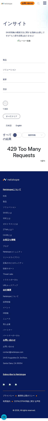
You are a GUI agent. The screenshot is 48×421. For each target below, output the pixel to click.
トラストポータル (10, 279)
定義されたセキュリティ (13, 263)
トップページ (9, 11)
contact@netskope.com (13, 352)
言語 (5, 89)
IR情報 (6, 313)
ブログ (6, 246)
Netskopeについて (12, 189)
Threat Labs (8, 274)
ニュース (6, 318)
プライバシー (8, 395)
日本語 (9, 125)
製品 (5, 60)
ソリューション (9, 69)
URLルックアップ (10, 285)
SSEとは (6, 218)
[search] (38, 3)
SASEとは (7, 213)
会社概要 (7, 290)
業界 (5, 79)
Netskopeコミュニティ (12, 252)
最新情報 (32, 135)
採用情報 (6, 302)
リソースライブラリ (11, 257)
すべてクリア (11, 116)
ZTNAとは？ (8, 229)
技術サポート (8, 268)
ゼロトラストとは (10, 224)
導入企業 (6, 324)
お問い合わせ (27, 3)
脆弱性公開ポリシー (26, 395)
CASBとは (7, 235)
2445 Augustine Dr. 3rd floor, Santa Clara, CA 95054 (15, 360)
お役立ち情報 (24, 11)
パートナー (7, 330)
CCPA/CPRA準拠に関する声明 (27, 401)
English (19, 125)
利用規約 (6, 401)
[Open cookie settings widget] (4, 417)
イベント (6, 307)
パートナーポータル (11, 335)
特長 (5, 196)
